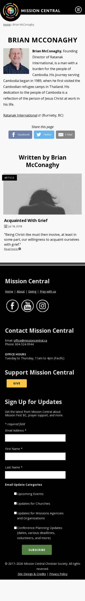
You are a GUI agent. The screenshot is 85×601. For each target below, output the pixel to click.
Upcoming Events (30, 494)
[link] (78, 9)
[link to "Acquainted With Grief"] (42, 195)
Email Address (15, 430)
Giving (32, 291)
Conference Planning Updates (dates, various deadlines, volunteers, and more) (39, 533)
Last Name (13, 467)
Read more (11, 249)
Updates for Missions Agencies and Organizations (40, 515)
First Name (13, 449)
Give (16, 383)
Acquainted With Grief (26, 220)
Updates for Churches (33, 503)
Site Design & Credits (32, 574)
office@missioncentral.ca (30, 340)
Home (7, 24)
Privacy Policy (58, 574)
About (21, 291)
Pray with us (48, 291)
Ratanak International (20, 115)
